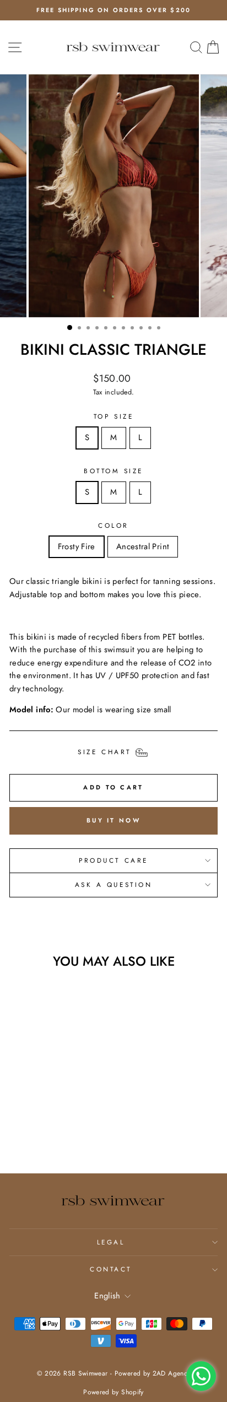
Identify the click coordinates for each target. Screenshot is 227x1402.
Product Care (113, 860)
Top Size (113, 416)
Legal (111, 1242)
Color (113, 525)
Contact (111, 1269)
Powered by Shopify (113, 1392)
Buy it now (113, 820)
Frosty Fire (76, 546)
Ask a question (113, 884)
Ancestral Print (143, 546)
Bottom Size (113, 470)
